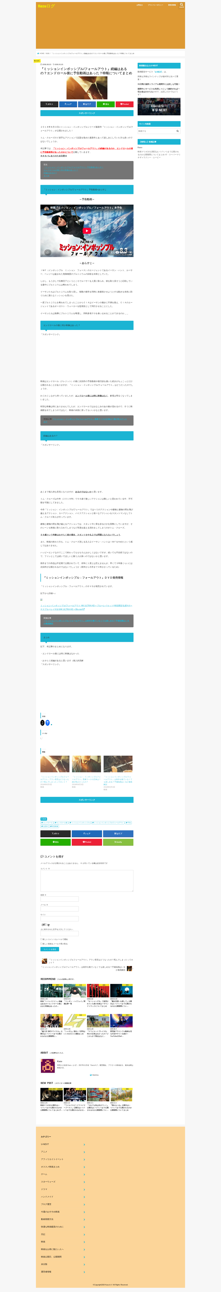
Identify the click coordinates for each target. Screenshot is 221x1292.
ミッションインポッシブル (80, 823)
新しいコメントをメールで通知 (55, 939)
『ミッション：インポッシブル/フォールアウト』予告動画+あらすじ (73, 167)
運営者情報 (172, 5)
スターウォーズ (48, 1181)
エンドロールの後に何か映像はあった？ (61, 170)
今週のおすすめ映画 (50, 1212)
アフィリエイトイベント (52, 1159)
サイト (43, 915)
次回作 (45, 826)
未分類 (44, 1264)
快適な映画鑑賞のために (52, 1227)
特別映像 (55, 826)
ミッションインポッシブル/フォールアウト (109, 823)
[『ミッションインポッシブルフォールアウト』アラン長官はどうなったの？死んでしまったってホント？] (54, 764)
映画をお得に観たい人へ (52, 1249)
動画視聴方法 (47, 1219)
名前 (43, 895)
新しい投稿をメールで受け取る (55, 944)
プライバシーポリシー (155, 5)
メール (44, 905)
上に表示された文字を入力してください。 (57, 929)
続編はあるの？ (50, 173)
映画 (44, 819)
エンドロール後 (62, 823)
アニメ (44, 1151)
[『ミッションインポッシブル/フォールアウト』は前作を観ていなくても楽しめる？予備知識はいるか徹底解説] (118, 764)
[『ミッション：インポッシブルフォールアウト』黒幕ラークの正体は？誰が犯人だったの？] (86, 764)
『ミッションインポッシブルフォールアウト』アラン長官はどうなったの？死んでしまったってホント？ (54, 779)
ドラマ (44, 1189)
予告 (129, 823)
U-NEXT (158, 72)
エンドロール (47, 823)
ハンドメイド (47, 1196)
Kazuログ (46, 5)
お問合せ (140, 5)
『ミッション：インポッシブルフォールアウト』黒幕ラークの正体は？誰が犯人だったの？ (86, 779)
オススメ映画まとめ (50, 1167)
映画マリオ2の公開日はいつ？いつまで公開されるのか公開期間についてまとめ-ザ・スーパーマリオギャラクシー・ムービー (159, 154)
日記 (43, 1234)
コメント (45, 869)
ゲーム (44, 1174)
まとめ (46, 176)
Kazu (59, 1061)
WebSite (95, 1075)
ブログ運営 (46, 1204)
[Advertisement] (110, 29)
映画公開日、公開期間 (51, 1257)
